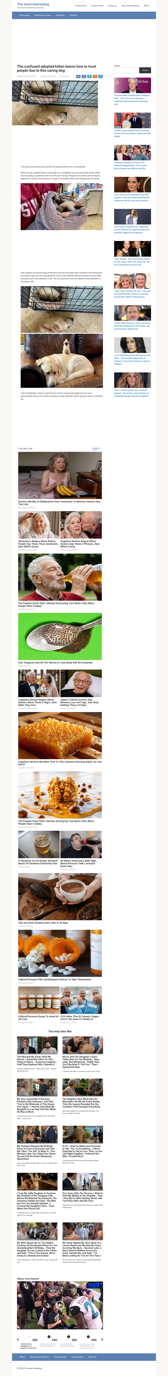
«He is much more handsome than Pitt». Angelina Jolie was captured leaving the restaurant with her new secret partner (131, 197)
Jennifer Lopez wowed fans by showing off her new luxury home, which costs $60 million (132, 133)
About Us (92, 1357)
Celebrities (60, 15)
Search (117, 66)
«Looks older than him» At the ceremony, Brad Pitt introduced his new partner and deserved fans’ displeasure (132, 326)
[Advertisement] (84, 40)
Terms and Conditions (130, 6)
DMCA (146, 6)
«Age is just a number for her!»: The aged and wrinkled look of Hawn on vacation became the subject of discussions (132, 294)
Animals (73, 15)
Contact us (112, 6)
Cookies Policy (97, 6)
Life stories (52, 76)
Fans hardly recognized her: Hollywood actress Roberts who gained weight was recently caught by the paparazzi (131, 230)
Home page (24, 15)
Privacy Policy (81, 6)
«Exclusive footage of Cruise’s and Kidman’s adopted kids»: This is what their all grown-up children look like (130, 165)
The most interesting (33, 4)
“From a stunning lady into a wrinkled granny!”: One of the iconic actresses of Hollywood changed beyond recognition (131, 393)
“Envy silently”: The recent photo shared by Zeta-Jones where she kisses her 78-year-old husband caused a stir (132, 262)
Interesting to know (42, 15)
